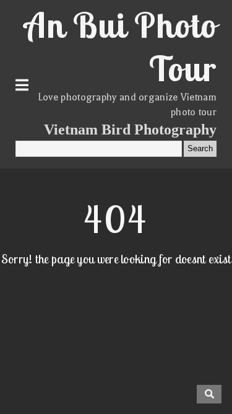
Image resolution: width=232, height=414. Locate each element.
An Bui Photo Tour (120, 46)
